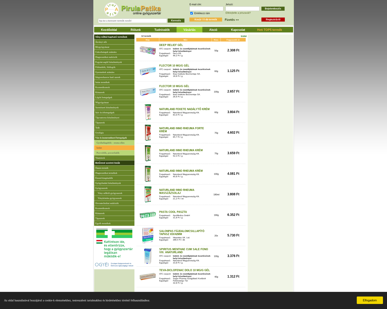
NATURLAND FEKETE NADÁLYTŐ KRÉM (184, 109)
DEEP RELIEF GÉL (171, 45)
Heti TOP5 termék (269, 29)
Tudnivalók (162, 29)
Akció (213, 29)
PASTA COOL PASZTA (173, 211)
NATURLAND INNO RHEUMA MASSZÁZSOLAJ (176, 191)
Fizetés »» (232, 19)
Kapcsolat (238, 29)
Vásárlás (189, 29)
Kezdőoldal (109, 29)
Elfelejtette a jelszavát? (238, 12)
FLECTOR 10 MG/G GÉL (174, 65)
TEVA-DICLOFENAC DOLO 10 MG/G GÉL (184, 270)
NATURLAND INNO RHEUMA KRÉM (181, 150)
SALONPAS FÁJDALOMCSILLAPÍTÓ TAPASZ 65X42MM (181, 233)
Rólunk (136, 29)
